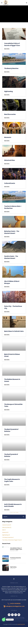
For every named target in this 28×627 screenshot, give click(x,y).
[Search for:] (11, 517)
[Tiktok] (15, 614)
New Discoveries (10, 114)
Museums (7, 137)
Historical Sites (9, 160)
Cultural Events (9, 183)
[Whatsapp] (3, 619)
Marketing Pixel (21, 624)
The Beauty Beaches (11, 68)
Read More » (7, 48)
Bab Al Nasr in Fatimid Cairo (14, 331)
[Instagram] (12, 614)
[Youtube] (19, 614)
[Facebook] (9, 614)
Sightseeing (8, 91)
